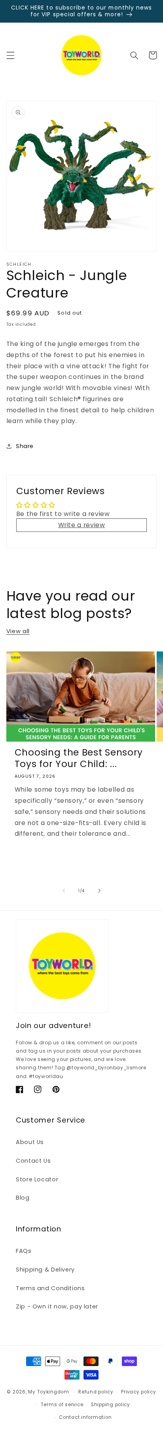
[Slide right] (99, 891)
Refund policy (96, 1392)
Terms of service (62, 1404)
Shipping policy (110, 1404)
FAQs (24, 1251)
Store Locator (37, 1179)
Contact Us (33, 1161)
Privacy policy (138, 1392)
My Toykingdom (48, 1392)
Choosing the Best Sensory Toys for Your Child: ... (79, 758)
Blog (23, 1198)
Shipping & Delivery (45, 1270)
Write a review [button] (81, 525)
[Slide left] (63, 891)
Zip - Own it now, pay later (57, 1306)
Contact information (85, 1417)
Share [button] (25, 446)
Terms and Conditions (50, 1288)
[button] (10, 55)
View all (18, 631)
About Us (30, 1142)
